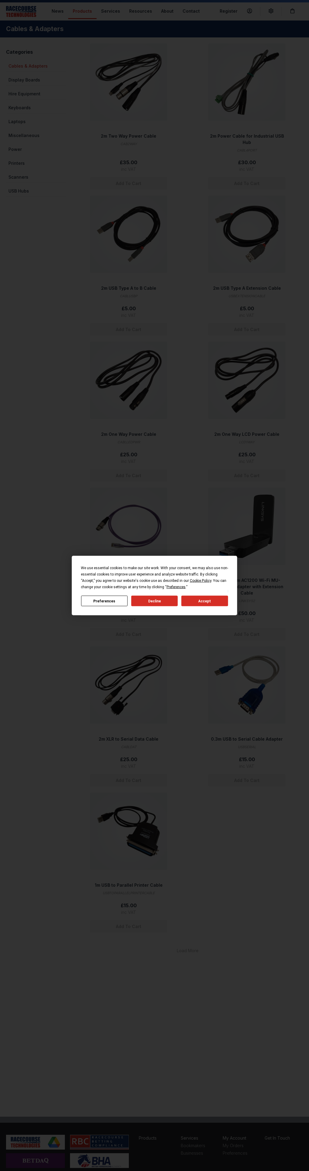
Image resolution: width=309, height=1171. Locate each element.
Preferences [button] (176, 587)
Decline (154, 601)
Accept (204, 601)
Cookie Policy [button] (200, 581)
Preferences (104, 601)
